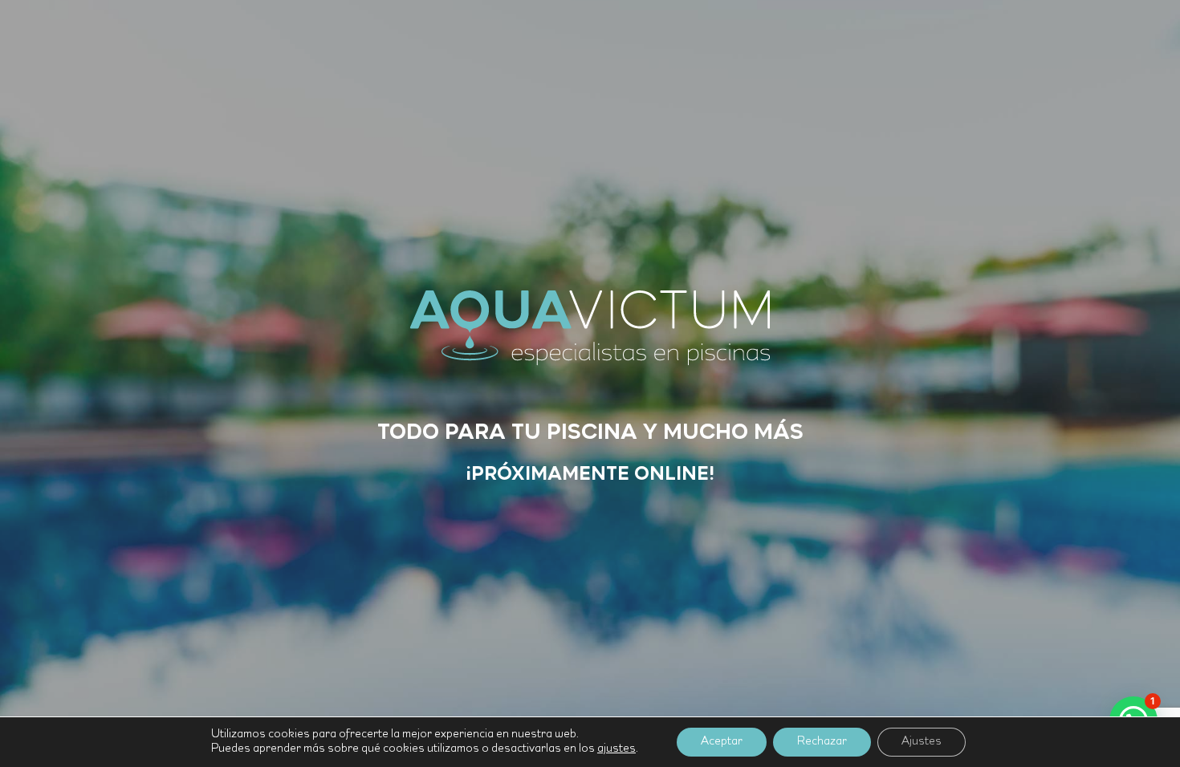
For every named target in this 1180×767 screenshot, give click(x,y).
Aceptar (722, 742)
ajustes (616, 749)
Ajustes (921, 742)
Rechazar (822, 742)
